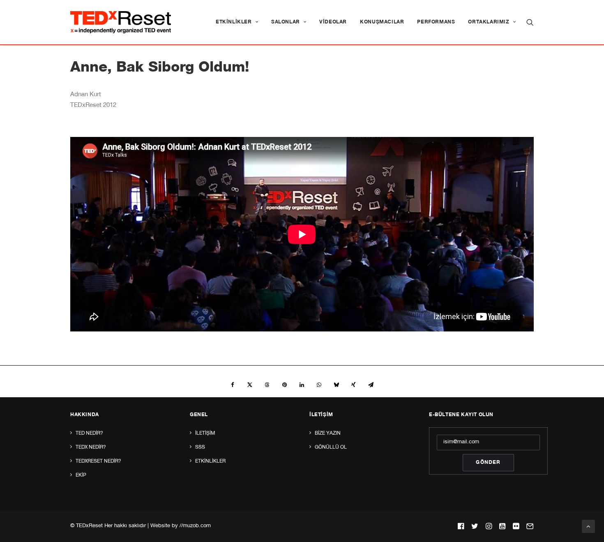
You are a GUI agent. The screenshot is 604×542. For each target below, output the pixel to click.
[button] (530, 22)
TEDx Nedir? (91, 447)
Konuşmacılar (382, 22)
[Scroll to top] (588, 526)
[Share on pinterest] (284, 385)
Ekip (81, 475)
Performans (436, 22)
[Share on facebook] (232, 385)
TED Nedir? (89, 433)
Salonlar (285, 22)
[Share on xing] (353, 385)
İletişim (205, 433)
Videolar (333, 22)
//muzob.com (195, 526)
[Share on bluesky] (336, 385)
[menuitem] (237, 22)
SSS (200, 447)
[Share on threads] (267, 385)
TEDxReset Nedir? (98, 461)
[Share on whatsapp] (319, 385)
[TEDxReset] (120, 22)
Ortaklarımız (488, 22)
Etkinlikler (234, 22)
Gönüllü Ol (331, 447)
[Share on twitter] (250, 385)
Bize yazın (328, 433)
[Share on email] (370, 385)
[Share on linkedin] (301, 385)
